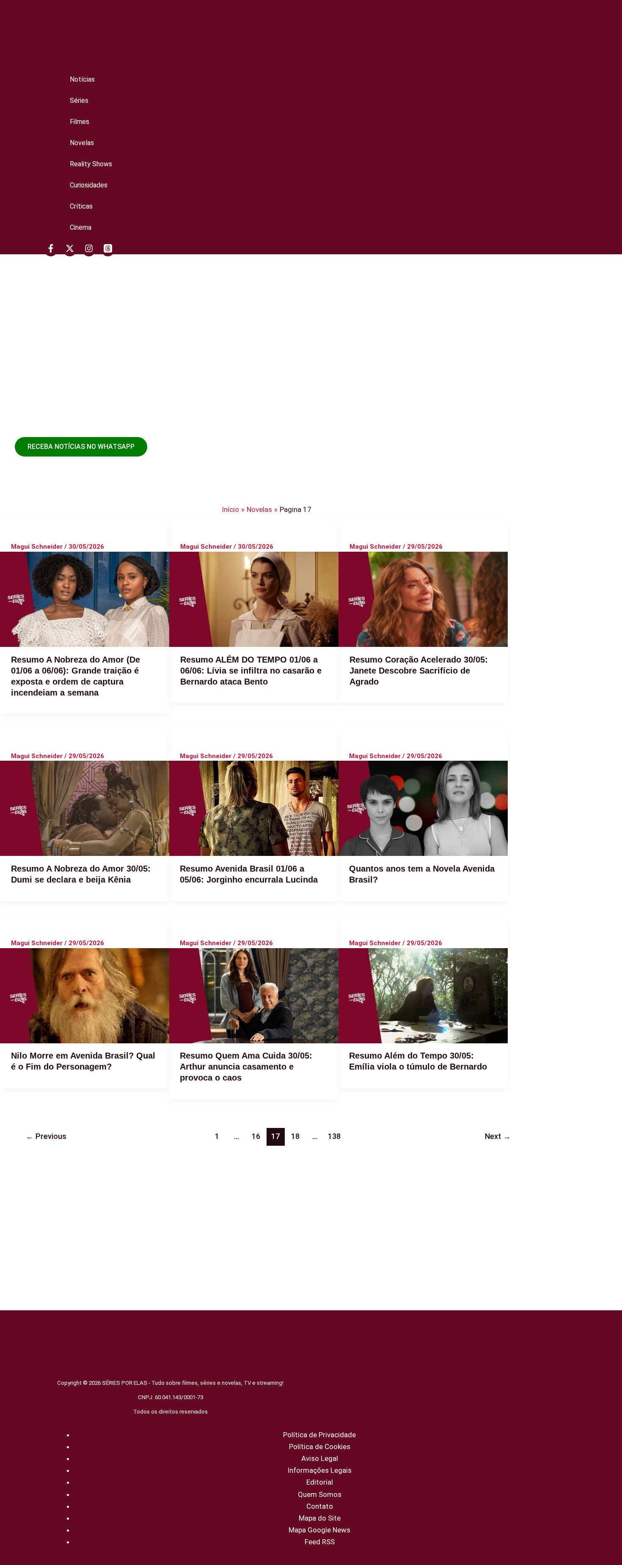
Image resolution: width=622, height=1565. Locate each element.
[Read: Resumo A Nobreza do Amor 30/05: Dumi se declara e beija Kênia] (84, 808)
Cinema (80, 227)
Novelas (82, 143)
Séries (79, 100)
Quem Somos (319, 1494)
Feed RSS (320, 1541)
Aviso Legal (319, 1458)
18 (295, 1136)
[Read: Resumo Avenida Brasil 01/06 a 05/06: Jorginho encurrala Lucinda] (254, 808)
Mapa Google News (319, 1530)
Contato (319, 1506)
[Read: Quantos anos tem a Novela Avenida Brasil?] (423, 808)
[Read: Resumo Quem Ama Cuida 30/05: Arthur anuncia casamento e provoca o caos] (254, 995)
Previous (46, 1136)
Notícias (82, 79)
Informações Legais (319, 1470)
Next (498, 1136)
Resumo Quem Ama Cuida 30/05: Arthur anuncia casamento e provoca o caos (246, 1066)
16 (256, 1136)
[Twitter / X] (69, 250)
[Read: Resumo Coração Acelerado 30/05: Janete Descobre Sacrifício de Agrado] (423, 599)
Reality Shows (91, 164)
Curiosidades (88, 185)
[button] (81, 447)
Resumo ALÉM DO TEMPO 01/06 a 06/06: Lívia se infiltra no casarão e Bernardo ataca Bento (251, 670)
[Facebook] (50, 250)
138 (334, 1136)
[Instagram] (89, 250)
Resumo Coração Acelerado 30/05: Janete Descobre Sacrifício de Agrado (419, 670)
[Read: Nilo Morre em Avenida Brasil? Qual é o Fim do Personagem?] (84, 995)
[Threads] (108, 250)
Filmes (79, 122)
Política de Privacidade (319, 1434)
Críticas (81, 206)
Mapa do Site (320, 1518)
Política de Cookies (319, 1446)
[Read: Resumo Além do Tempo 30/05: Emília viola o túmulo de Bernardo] (423, 995)
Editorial (319, 1482)
